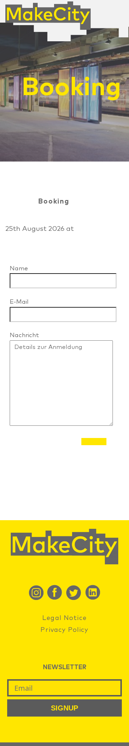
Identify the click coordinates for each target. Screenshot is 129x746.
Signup (64, 708)
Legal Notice (64, 618)
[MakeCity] (48, 27)
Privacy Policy (64, 630)
